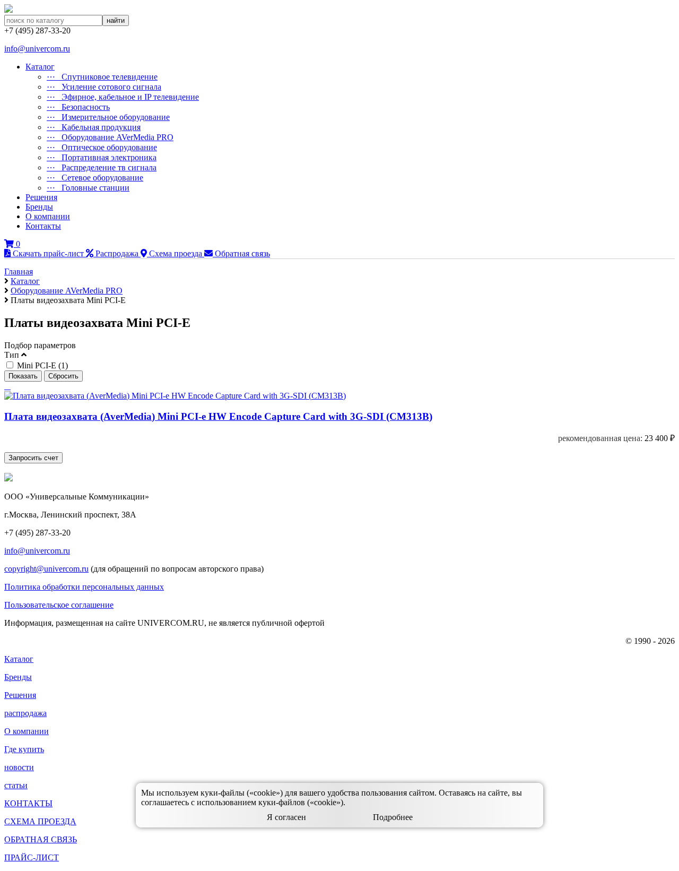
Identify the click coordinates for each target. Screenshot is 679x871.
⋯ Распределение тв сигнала (101, 167)
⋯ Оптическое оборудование (102, 147)
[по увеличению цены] (9, 386)
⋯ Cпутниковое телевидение (102, 76)
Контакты (43, 225)
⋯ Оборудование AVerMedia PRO (110, 137)
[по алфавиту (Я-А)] (7, 386)
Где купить (24, 749)
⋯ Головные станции (88, 187)
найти (116, 20)
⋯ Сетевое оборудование (95, 177)
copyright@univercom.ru (46, 568)
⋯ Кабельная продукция (94, 127)
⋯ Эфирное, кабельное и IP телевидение (123, 96)
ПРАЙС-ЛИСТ (31, 857)
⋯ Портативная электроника (101, 157)
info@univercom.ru (37, 48)
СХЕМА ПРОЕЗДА (40, 821)
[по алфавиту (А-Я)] (5, 386)
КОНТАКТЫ (28, 803)
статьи (16, 785)
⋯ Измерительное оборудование (108, 117)
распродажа (25, 713)
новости (19, 767)
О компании (47, 216)
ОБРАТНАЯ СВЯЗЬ (40, 839)
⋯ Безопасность (78, 106)
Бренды (39, 206)
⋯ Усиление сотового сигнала (104, 86)
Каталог (40, 66)
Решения (41, 197)
